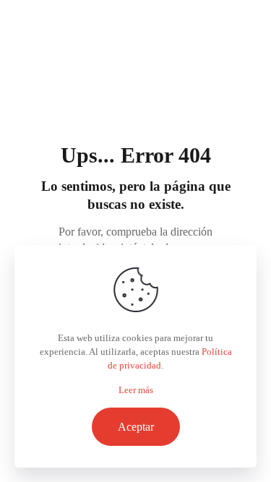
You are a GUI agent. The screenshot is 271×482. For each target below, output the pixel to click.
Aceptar (136, 427)
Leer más (136, 389)
